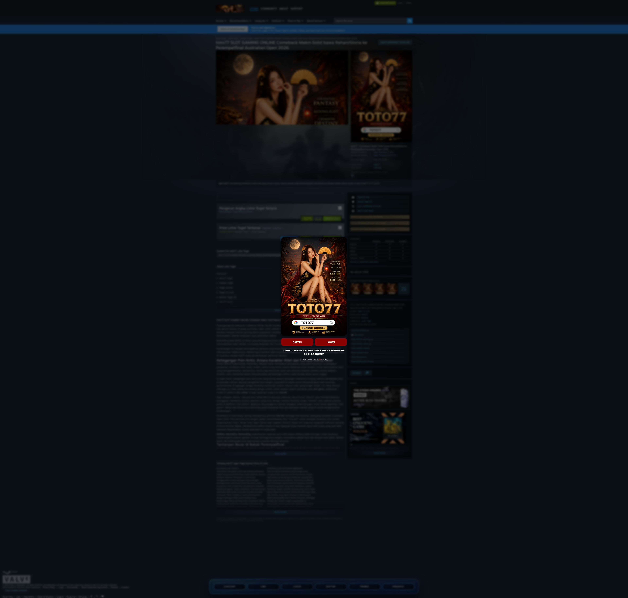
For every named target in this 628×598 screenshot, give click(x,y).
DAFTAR (297, 342)
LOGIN (331, 342)
